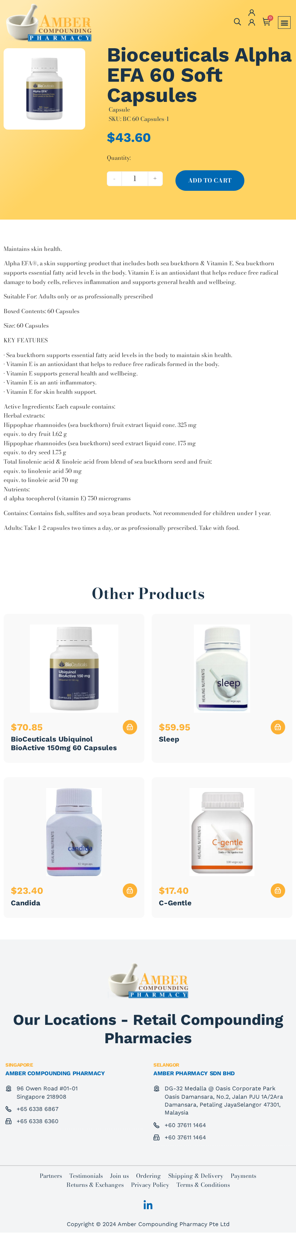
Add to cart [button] (130, 727)
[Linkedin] (148, 1206)
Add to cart (210, 180)
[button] (284, 22)
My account (250, 23)
